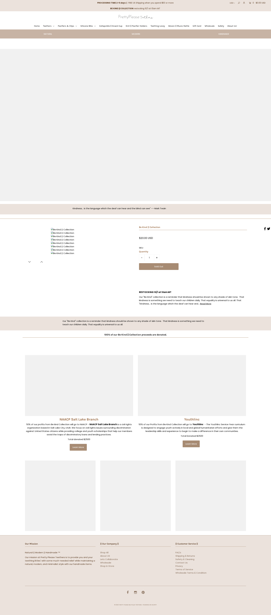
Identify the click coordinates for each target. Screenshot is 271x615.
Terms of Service (184, 569)
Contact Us (181, 562)
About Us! (232, 26)
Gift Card (197, 26)
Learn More (78, 447)
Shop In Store (107, 566)
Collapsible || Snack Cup (110, 26)
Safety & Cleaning (184, 559)
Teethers (47, 26)
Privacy (179, 566)
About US (105, 555)
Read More (205, 303)
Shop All (104, 552)
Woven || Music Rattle (178, 26)
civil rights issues (94, 427)
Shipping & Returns (185, 555)
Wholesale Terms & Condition (190, 572)
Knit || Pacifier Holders (136, 26)
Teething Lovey (158, 26)
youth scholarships (97, 431)
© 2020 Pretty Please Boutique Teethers (128, 605)
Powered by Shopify (150, 605)
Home (37, 26)
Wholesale (210, 26)
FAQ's (178, 552)
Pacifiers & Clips (66, 26)
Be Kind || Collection (149, 227)
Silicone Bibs (86, 26)
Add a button (149, 126)
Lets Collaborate (109, 559)
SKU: (141, 247)
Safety (221, 26)
